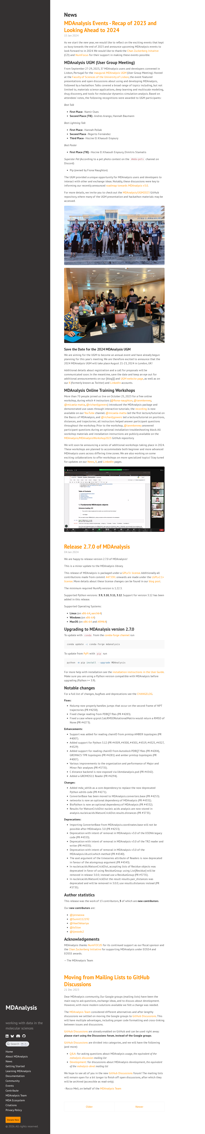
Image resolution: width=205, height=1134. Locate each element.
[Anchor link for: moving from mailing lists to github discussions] (95, 984)
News (9, 1061)
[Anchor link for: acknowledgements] (101, 939)
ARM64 (101, 621)
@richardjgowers (96, 404)
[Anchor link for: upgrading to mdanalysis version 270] (136, 629)
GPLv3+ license (131, 573)
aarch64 (96, 613)
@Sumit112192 (79, 919)
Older (89, 1107)
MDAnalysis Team (16, 1095)
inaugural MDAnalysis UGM (110, 73)
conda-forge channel (117, 635)
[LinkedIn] (7, 1036)
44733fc (111, 577)
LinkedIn (115, 383)
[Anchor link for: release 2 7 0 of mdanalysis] (134, 546)
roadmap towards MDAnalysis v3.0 (127, 185)
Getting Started (15, 1066)
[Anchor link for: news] (79, 14)
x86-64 (86, 613)
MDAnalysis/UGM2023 (136, 192)
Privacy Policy (14, 1110)
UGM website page (132, 378)
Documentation (15, 1076)
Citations (11, 1105)
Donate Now (13, 1119)
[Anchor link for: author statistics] (97, 895)
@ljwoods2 (77, 931)
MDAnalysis (21, 1007)
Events (10, 1086)
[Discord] (18, 1036)
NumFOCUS (95, 945)
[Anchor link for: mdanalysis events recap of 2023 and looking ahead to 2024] (123, 29)
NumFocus (81, 55)
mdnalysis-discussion (81, 1058)
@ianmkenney (142, 400)
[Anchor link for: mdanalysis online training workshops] (137, 390)
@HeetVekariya (79, 923)
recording (141, 409)
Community (13, 1081)
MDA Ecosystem (15, 1100)
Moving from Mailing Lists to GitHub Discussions (106, 981)
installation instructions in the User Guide (138, 672)
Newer (139, 1107)
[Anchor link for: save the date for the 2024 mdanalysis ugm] (132, 349)
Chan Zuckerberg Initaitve (143, 51)
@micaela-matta (74, 404)
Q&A (73, 1053)
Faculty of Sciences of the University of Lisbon (100, 77)
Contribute (12, 1090)
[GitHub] (24, 1036)
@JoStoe (75, 927)
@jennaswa (77, 915)
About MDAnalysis (17, 1056)
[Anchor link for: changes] (76, 782)
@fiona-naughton (121, 400)
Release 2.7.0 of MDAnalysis (97, 546)
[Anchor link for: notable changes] (97, 688)
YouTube (89, 413)
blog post (154, 581)
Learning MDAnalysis (18, 1071)
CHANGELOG (144, 694)
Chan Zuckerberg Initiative (85, 949)
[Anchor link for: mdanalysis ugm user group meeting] (137, 62)
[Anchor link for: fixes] (72, 700)
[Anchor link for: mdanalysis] (9, 1015)
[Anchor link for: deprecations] (82, 819)
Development (78, 1062)
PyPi (86, 653)
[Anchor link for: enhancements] (84, 728)
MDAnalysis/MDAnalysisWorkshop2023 (87, 438)
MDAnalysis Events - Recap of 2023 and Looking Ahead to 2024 (110, 26)
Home (9, 1051)
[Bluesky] (12, 1036)
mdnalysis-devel (86, 1066)
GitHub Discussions (144, 1016)
